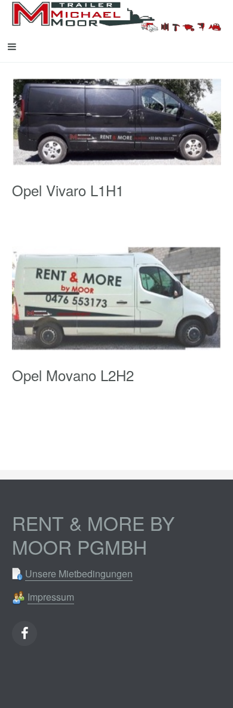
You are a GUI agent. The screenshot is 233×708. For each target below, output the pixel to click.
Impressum (50, 597)
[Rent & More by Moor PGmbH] (116, 15)
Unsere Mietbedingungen (79, 573)
